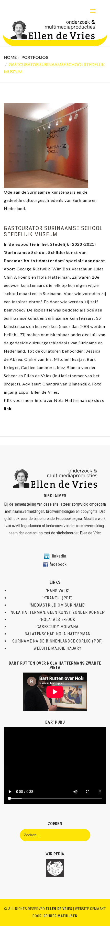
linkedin (59, 556)
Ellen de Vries (91, 533)
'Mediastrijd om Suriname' (57, 605)
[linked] (47, 556)
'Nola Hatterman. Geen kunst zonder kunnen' (58, 612)
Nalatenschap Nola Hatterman (58, 633)
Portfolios (34, 57)
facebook (58, 564)
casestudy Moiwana (58, 626)
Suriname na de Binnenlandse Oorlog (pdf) (57, 641)
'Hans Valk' (57, 590)
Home (10, 57)
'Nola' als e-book (57, 619)
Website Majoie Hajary (58, 648)
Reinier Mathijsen (60, 916)
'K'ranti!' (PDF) (57, 598)
